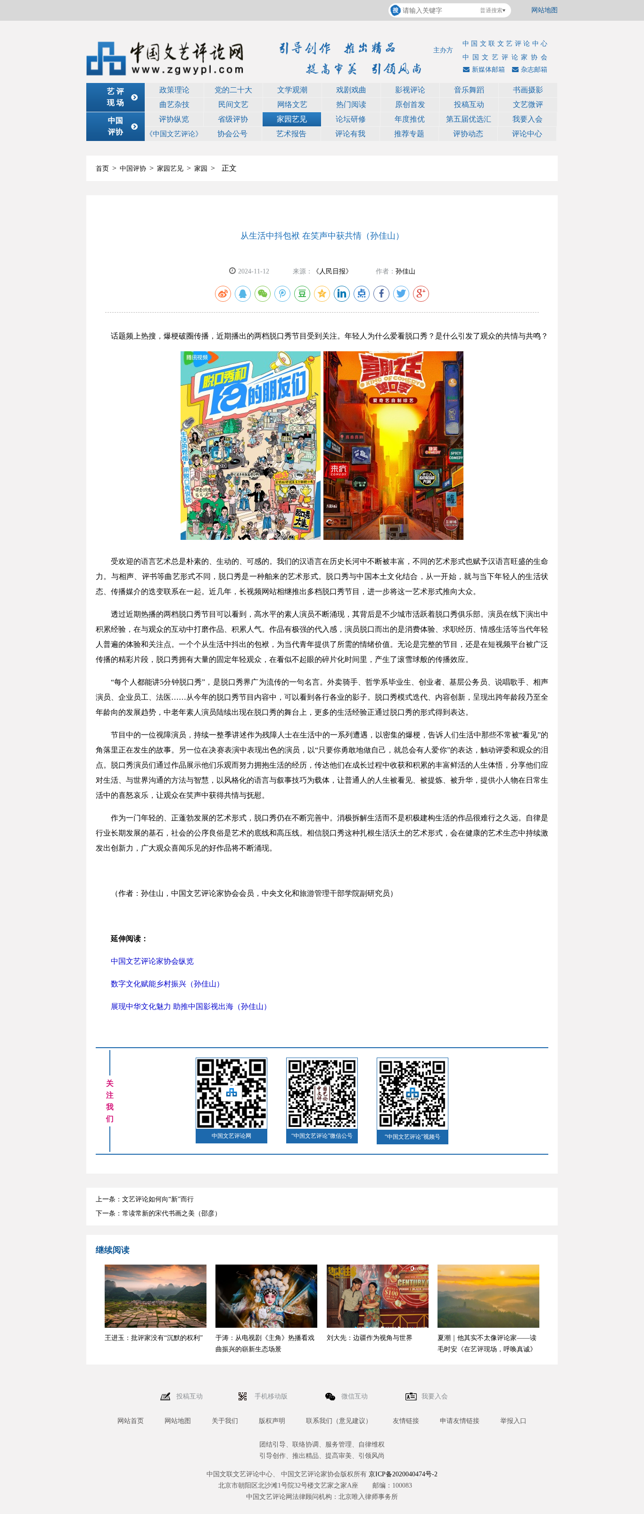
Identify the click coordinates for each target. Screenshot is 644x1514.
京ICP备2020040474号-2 (403, 1474)
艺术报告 (291, 134)
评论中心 (527, 134)
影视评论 (410, 90)
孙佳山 (405, 271)
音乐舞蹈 (469, 90)
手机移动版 (272, 1396)
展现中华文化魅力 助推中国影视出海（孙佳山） (191, 1006)
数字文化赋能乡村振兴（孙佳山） (167, 984)
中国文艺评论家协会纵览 (152, 961)
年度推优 (410, 119)
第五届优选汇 (468, 119)
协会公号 (232, 134)
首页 (102, 168)
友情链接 (406, 1420)
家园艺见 (292, 119)
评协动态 (468, 134)
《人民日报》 (332, 271)
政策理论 (174, 90)
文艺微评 (528, 104)
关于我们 (225, 1420)
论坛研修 (351, 119)
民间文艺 (233, 104)
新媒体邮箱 (488, 69)
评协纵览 (174, 119)
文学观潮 (292, 90)
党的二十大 (233, 90)
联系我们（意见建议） (339, 1420)
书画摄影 (528, 90)
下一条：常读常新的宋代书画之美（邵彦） (158, 1213)
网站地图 (544, 10)
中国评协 (133, 168)
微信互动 (355, 1396)
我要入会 (527, 119)
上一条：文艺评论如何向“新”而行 (145, 1199)
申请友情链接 (459, 1420)
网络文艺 (292, 104)
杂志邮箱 (534, 69)
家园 (200, 168)
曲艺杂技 (174, 104)
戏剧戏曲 (351, 90)
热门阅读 (351, 104)
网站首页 (130, 1420)
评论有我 (350, 134)
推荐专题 (409, 134)
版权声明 (272, 1420)
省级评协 (233, 119)
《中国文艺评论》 (174, 134)
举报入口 (513, 1420)
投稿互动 (469, 104)
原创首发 (410, 104)
